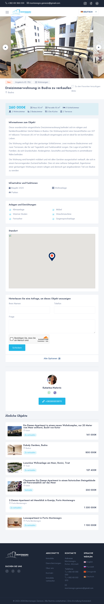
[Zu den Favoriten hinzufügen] (72, 86)
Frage (11, 316)
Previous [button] (5, 47)
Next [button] (98, 47)
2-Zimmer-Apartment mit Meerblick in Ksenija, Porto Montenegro (42, 500)
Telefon (57, 303)
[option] (52, 47)
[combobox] (89, 11)
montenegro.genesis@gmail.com (45, 3)
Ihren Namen (15, 303)
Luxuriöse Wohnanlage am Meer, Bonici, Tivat (46, 462)
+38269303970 (54, 401)
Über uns (50, 568)
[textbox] (88, 12)
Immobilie (50, 558)
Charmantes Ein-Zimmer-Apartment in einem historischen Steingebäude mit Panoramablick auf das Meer (59, 481)
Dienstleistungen (53, 563)
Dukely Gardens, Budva (35, 445)
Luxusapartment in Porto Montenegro (42, 518)
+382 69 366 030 (16, 3)
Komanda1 (86, 601)
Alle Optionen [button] (50, 358)
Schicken (17, 347)
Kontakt (49, 573)
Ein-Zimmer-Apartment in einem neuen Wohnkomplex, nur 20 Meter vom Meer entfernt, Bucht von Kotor (57, 426)
